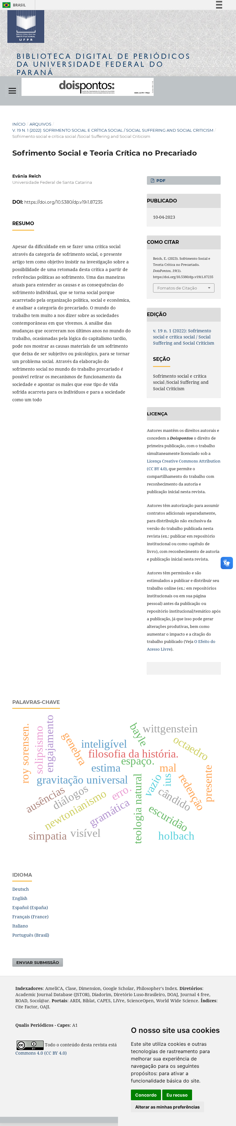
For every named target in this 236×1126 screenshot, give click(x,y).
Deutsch (20, 889)
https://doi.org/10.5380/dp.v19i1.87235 (63, 202)
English (19, 898)
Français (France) (30, 917)
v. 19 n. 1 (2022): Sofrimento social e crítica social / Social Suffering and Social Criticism (112, 130)
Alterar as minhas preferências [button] (167, 1106)
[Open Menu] (12, 91)
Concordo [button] (146, 1095)
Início (19, 124)
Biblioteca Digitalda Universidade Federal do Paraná (104, 64)
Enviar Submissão (37, 962)
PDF (160, 180)
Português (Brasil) (30, 935)
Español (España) (30, 907)
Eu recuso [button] (177, 1095)
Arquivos (40, 124)
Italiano (20, 926)
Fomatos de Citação (177, 287)
